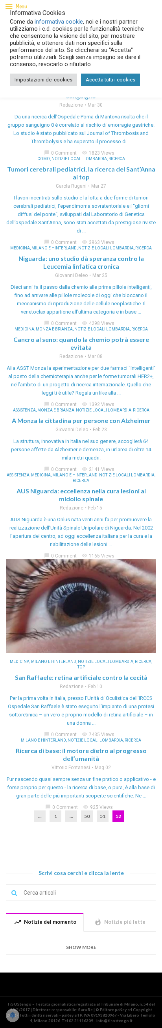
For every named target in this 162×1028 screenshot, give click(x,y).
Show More (81, 947)
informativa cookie (59, 21)
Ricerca (117, 159)
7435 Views (98, 734)
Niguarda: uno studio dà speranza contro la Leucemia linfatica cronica (81, 262)
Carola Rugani (71, 186)
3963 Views (98, 242)
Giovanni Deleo (71, 275)
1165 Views (98, 556)
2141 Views (98, 469)
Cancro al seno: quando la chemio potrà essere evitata (81, 343)
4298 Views (98, 323)
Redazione (71, 105)
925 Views (98, 807)
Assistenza (24, 410)
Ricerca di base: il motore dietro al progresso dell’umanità (81, 754)
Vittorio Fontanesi (71, 767)
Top (81, 667)
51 (102, 816)
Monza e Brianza (54, 329)
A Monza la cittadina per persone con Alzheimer (81, 420)
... (40, 816)
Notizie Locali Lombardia (79, 159)
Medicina (20, 248)
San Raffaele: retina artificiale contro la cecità (81, 677)
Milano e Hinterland (54, 248)
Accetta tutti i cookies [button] (110, 80)
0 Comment (60, 153)
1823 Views (98, 153)
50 (87, 816)
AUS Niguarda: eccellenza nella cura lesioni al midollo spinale (81, 494)
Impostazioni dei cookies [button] (43, 80)
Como (43, 159)
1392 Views (98, 404)
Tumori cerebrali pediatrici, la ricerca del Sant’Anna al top (81, 173)
